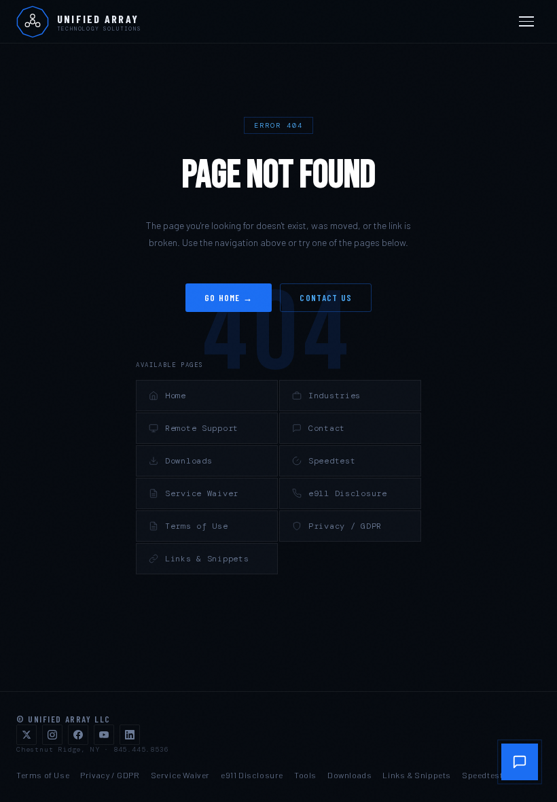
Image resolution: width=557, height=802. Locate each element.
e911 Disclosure (347, 493)
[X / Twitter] (26, 735)
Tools (305, 775)
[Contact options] (519, 762)
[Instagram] (52, 735)
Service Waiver (201, 493)
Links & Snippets (207, 558)
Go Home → (228, 297)
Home (175, 395)
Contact (326, 428)
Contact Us (326, 297)
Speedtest (331, 460)
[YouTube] (104, 735)
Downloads (188, 460)
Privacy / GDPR (345, 526)
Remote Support (201, 428)
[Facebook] (78, 735)
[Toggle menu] (528, 22)
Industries (334, 395)
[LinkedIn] (130, 735)
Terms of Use (196, 526)
